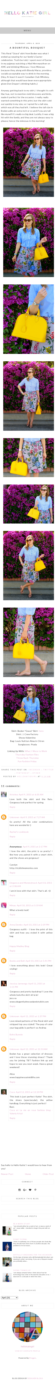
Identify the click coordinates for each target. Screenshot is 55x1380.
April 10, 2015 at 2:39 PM (36, 924)
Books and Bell (17, 961)
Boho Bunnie (16, 1034)
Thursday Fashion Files (27, 754)
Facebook (34, 770)
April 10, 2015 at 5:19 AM (30, 905)
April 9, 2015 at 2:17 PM (35, 846)
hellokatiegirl (27, 1346)
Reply (12, 807)
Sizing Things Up (22, 1270)
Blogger (32, 1358)
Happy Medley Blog (19, 946)
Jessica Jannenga (18, 983)
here (41, 731)
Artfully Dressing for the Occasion (32, 1255)
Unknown (14, 817)
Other (36, 773)
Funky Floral (20, 1239)
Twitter (48, 770)
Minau (13, 905)
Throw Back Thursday (27, 758)
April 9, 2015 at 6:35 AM (31, 794)
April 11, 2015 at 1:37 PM (33, 1016)
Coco (12, 1092)
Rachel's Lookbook (19, 832)
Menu (27, 30)
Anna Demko (16, 924)
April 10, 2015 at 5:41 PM (38, 961)
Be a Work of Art (21, 1224)
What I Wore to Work (36, 751)
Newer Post (7, 1174)
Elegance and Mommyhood (23, 882)
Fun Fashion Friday (27, 761)
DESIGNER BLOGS (35, 1378)
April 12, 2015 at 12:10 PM (29, 1092)
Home (28, 1174)
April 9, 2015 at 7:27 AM (32, 817)
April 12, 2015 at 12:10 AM (34, 1049)
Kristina (14, 794)
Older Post (48, 1174)
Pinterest (23, 773)
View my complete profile (27, 1351)
